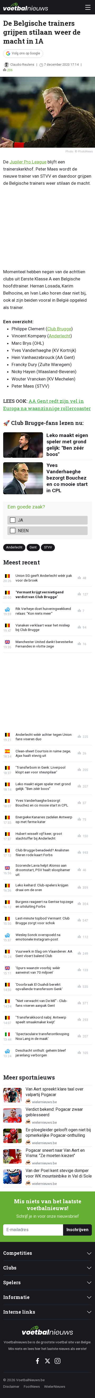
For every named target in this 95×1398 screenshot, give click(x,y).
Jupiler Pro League (28, 162)
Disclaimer (11, 1386)
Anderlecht (59, 335)
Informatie (16, 1297)
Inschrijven (77, 1229)
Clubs (9, 1268)
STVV (48, 547)
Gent (33, 547)
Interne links (19, 1312)
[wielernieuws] (47, 1330)
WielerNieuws (54, 1386)
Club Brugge (59, 328)
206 (10, 70)
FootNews (32, 1386)
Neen (23, 530)
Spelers (12, 1282)
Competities (17, 1253)
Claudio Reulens (22, 64)
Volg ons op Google (26, 53)
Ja (20, 520)
